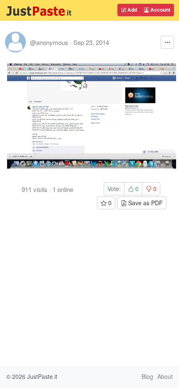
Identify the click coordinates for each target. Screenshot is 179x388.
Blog (147, 376)
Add (131, 9)
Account (159, 9)
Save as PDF (145, 203)
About (165, 376)
